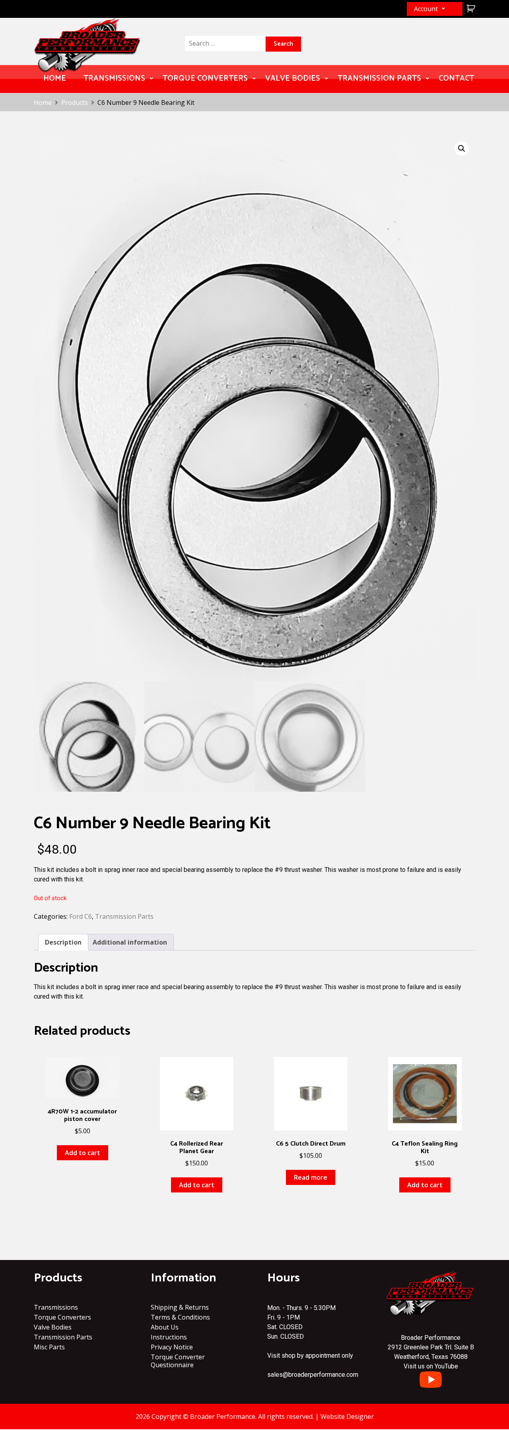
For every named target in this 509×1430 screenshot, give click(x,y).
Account (426, 8)
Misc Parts (49, 1347)
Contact (456, 78)
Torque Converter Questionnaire (178, 1361)
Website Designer (347, 1416)
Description (63, 942)
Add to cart (82, 1152)
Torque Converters (205, 78)
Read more (310, 1177)
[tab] (63, 942)
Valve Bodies (292, 78)
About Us (165, 1327)
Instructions (169, 1337)
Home (54, 78)
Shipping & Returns (180, 1307)
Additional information (130, 942)
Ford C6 (80, 916)
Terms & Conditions (180, 1317)
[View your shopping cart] (469, 8)
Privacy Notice (172, 1347)
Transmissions (114, 78)
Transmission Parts (379, 78)
